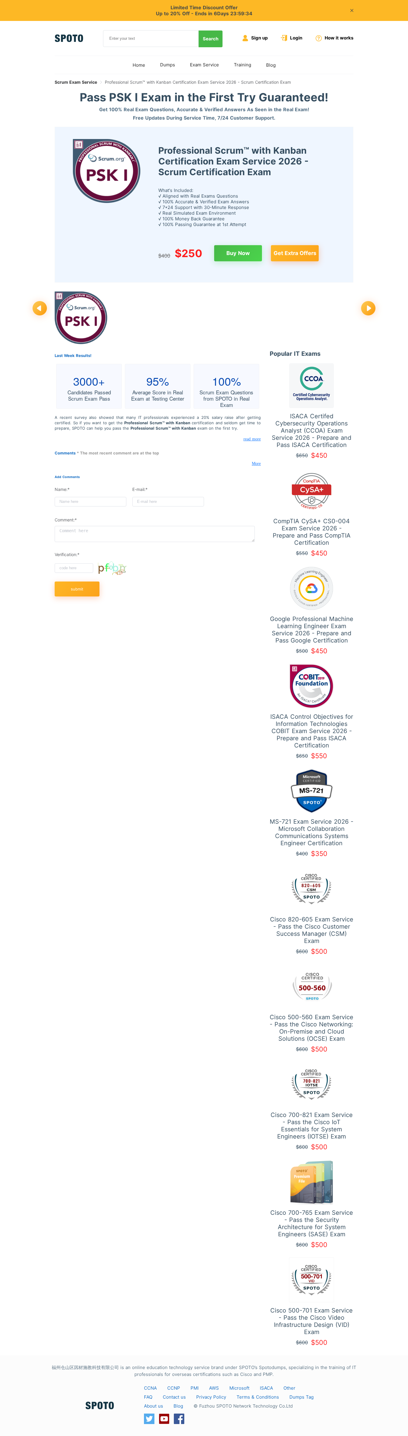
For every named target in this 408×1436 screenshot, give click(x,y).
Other (289, 1388)
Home (139, 65)
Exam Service (204, 65)
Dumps (167, 65)
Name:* (62, 489)
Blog (271, 65)
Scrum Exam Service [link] (76, 82)
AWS (214, 1388)
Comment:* (66, 519)
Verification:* (67, 554)
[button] (40, 309)
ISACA (266, 1388)
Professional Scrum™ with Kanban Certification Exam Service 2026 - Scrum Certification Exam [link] (198, 82)
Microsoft (239, 1388)
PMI (195, 1388)
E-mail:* (140, 489)
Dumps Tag (301, 1397)
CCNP (173, 1388)
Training (242, 65)
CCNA (150, 1388)
